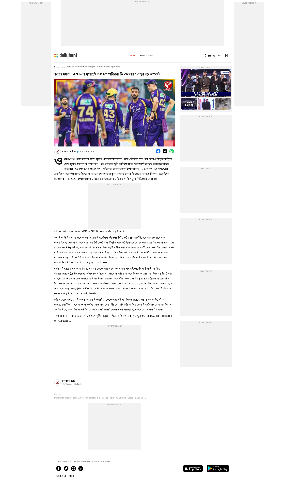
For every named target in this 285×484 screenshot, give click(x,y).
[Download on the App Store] (193, 468)
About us (61, 475)
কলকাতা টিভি (70, 67)
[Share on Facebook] (158, 151)
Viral (150, 55)
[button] (208, 56)
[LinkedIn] (80, 468)
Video (142, 55)
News (132, 55)
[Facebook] (58, 468)
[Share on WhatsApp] (172, 151)
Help (72, 475)
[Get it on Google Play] (218, 468)
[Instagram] (73, 468)
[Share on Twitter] (165, 151)
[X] (65, 468)
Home (56, 67)
